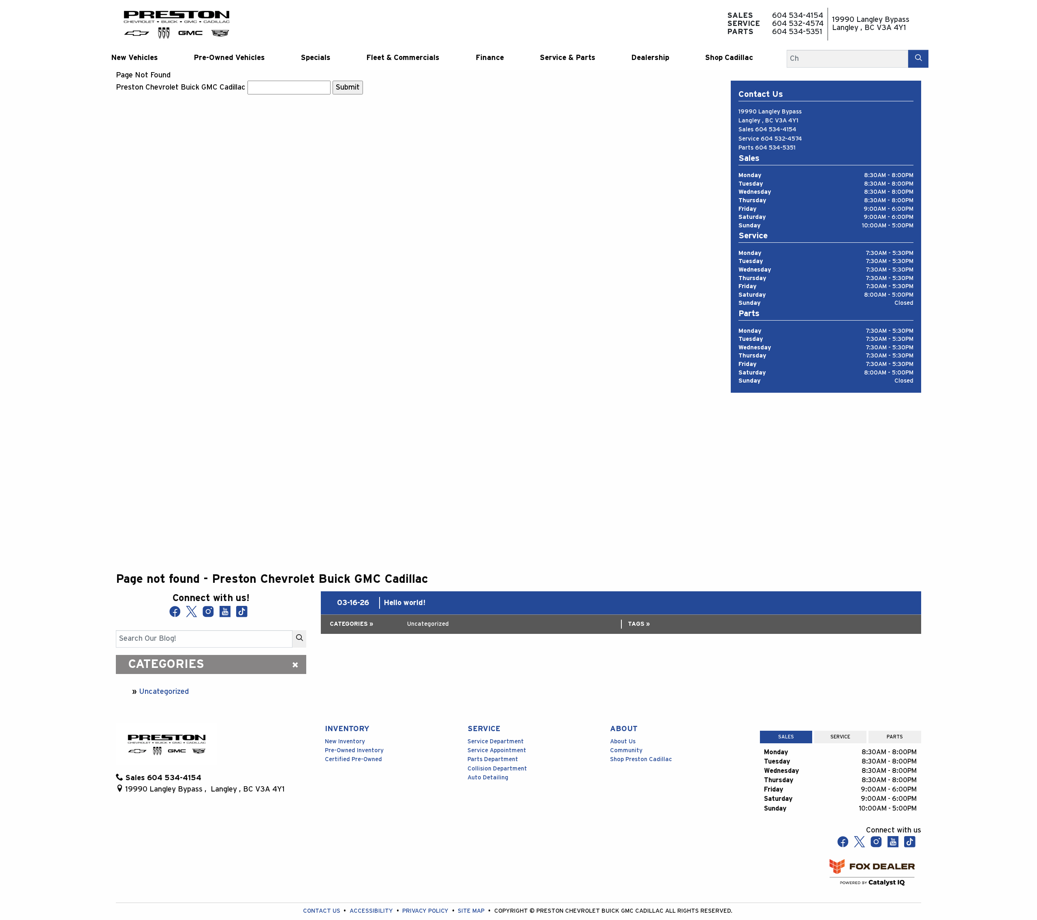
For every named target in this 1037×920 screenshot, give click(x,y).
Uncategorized (164, 691)
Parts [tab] (895, 736)
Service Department (495, 741)
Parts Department (492, 759)
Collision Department (497, 769)
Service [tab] (840, 736)
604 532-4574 (781, 139)
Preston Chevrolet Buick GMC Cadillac (180, 87)
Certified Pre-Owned (353, 759)
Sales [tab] (786, 736)
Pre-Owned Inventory (354, 750)
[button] (134, 58)
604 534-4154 (775, 129)
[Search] (918, 58)
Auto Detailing (487, 778)
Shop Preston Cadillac (641, 759)
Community (626, 750)
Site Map (472, 911)
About (624, 729)
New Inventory (345, 741)
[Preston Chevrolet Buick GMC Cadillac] (176, 24)
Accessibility (372, 911)
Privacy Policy (426, 911)
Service (483, 729)
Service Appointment (496, 750)
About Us (623, 741)
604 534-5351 (775, 148)
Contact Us (322, 911)
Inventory (347, 729)
